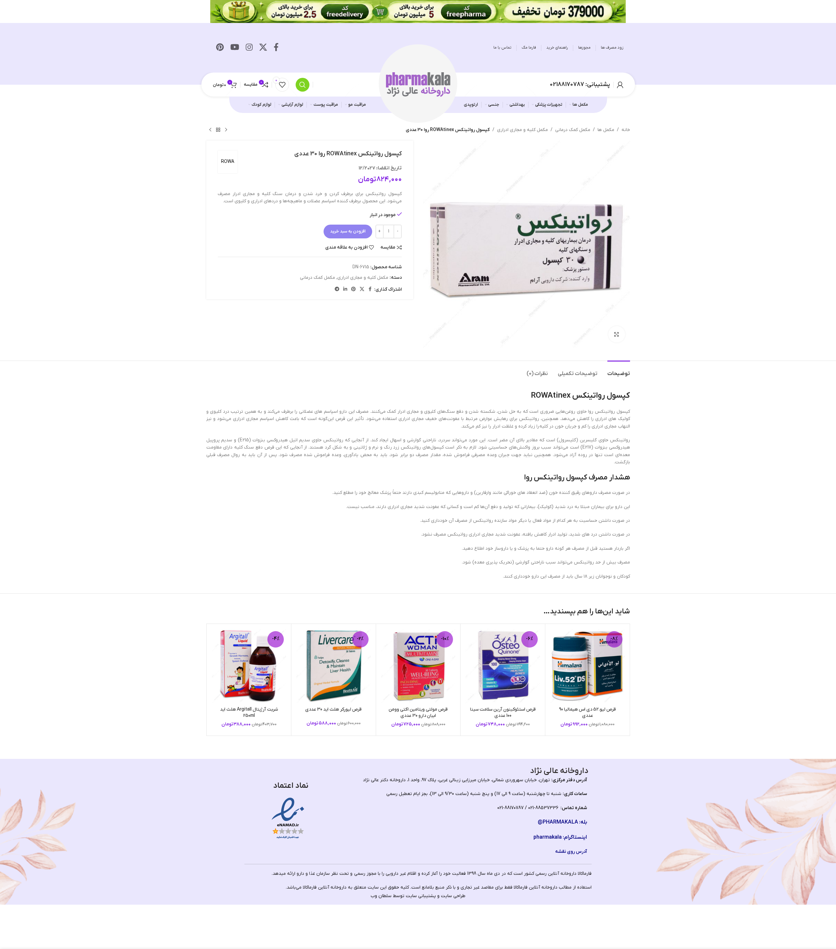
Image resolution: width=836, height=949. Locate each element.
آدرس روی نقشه (571, 852)
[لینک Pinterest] (220, 48)
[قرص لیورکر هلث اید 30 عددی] (333, 666)
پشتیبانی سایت (421, 896)
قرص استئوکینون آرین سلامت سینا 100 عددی (503, 712)
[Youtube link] (234, 48)
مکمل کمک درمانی (572, 130)
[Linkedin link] (345, 289)
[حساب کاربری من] (620, 84)
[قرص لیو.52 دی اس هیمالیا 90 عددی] (587, 666)
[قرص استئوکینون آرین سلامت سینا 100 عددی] (502, 666)
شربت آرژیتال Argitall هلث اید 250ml (249, 712)
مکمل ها (606, 130)
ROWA (227, 162)
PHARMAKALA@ (558, 822)
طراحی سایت (453, 896)
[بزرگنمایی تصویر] (616, 334)
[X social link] (263, 48)
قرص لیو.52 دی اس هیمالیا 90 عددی (587, 712)
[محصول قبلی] (226, 130)
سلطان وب (381, 896)
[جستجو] (302, 84)
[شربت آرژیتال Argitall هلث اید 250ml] (249, 666)
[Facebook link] (276, 48)
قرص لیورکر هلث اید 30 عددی (333, 709)
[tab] (618, 371)
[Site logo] (418, 84)
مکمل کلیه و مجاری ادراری (522, 130)
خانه (625, 130)
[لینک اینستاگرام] (249, 48)
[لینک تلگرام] (337, 289)
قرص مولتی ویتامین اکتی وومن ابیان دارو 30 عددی (418, 712)
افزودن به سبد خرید (348, 231)
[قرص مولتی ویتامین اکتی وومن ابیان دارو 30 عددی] (418, 666)
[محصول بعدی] (210, 130)
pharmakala (547, 837)
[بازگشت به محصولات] (218, 130)
